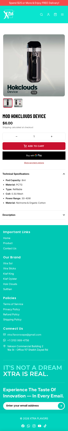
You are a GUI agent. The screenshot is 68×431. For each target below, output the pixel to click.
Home (6, 238)
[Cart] (55, 14)
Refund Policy (11, 314)
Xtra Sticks (9, 268)
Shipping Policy (12, 319)
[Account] (48, 14)
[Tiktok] (45, 426)
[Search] (41, 14)
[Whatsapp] (28, 426)
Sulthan (7, 289)
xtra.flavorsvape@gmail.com (24, 334)
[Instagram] (34, 426)
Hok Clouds (10, 284)
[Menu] (62, 14)
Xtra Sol (7, 263)
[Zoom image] (60, 39)
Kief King (8, 273)
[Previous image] (8, 65)
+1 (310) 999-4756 (18, 340)
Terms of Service (13, 304)
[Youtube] (39, 426)
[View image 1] (7, 103)
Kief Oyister (10, 278)
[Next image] (59, 65)
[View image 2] (18, 103)
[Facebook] (23, 426)
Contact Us (9, 248)
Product (7, 243)
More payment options (34, 163)
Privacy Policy (11, 309)
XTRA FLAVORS (39, 418)
